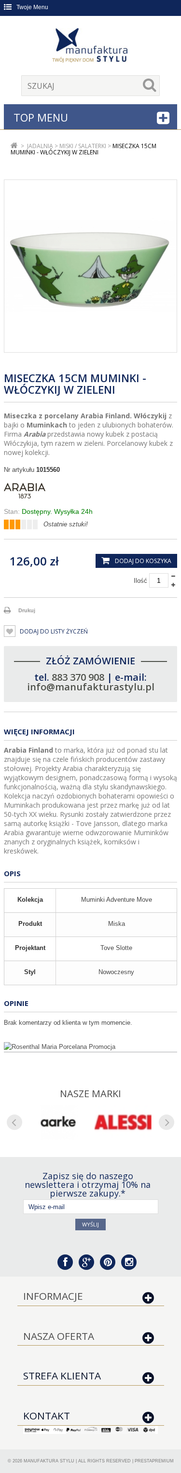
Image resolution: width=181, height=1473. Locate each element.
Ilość (140, 581)
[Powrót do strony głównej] (14, 146)
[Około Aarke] (58, 1122)
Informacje (53, 1296)
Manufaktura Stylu (49, 1461)
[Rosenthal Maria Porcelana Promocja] (90, 1047)
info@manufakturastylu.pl (90, 686)
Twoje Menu (32, 7)
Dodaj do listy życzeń (53, 631)
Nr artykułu (19, 470)
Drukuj (26, 610)
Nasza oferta (58, 1336)
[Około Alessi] (123, 1122)
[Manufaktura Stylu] (90, 47)
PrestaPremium (154, 1461)
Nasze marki (90, 1093)
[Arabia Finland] (90, 490)
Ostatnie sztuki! (65, 524)
